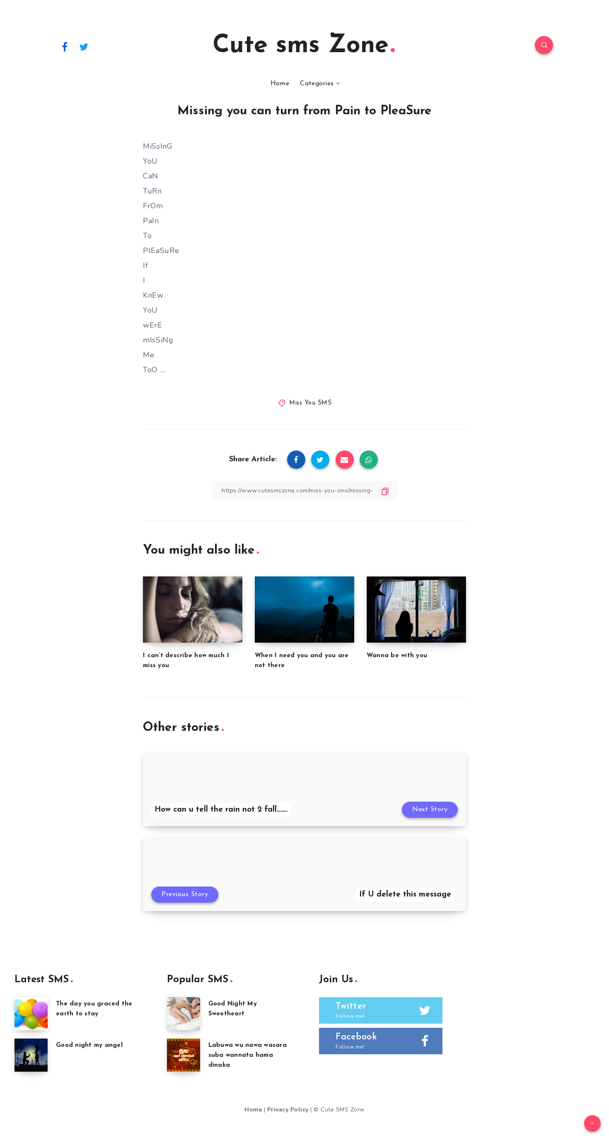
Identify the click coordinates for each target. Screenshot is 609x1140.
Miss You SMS (310, 403)
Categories (317, 83)
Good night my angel (89, 1045)
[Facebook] (64, 46)
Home (280, 83)
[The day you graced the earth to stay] (31, 1013)
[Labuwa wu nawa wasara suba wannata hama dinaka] (183, 1055)
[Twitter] (84, 46)
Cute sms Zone (301, 46)
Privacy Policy (288, 1109)
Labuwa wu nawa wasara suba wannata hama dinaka (247, 1055)
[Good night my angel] (31, 1055)
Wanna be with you (397, 656)
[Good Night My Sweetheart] (183, 1013)
